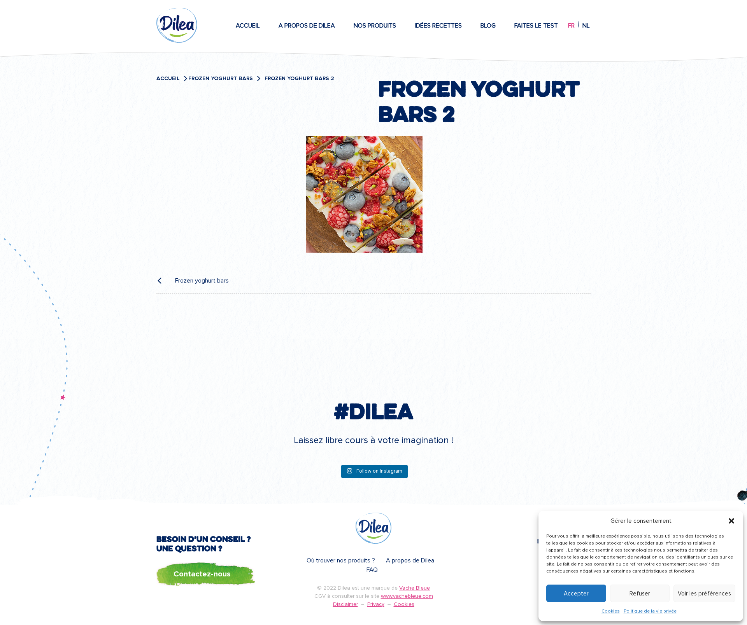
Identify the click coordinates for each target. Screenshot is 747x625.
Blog (488, 26)
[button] (731, 521)
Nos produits (375, 26)
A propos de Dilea (307, 26)
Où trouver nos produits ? (341, 560)
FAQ (372, 570)
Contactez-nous (202, 574)
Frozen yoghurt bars (220, 78)
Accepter (576, 593)
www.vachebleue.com (407, 596)
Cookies (610, 611)
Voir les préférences (704, 593)
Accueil (248, 26)
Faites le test (536, 26)
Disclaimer (345, 604)
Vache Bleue (414, 588)
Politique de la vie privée (650, 611)
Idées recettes (438, 26)
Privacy (375, 604)
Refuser (640, 593)
